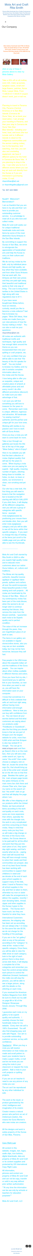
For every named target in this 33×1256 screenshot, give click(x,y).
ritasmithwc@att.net (10, 332)
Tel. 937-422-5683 (10, 189)
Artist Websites (16, 1253)
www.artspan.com (9, 748)
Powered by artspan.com (16, 1251)
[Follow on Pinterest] (30, 1247)
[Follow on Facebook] (27, 1247)
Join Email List (17, 1249)
